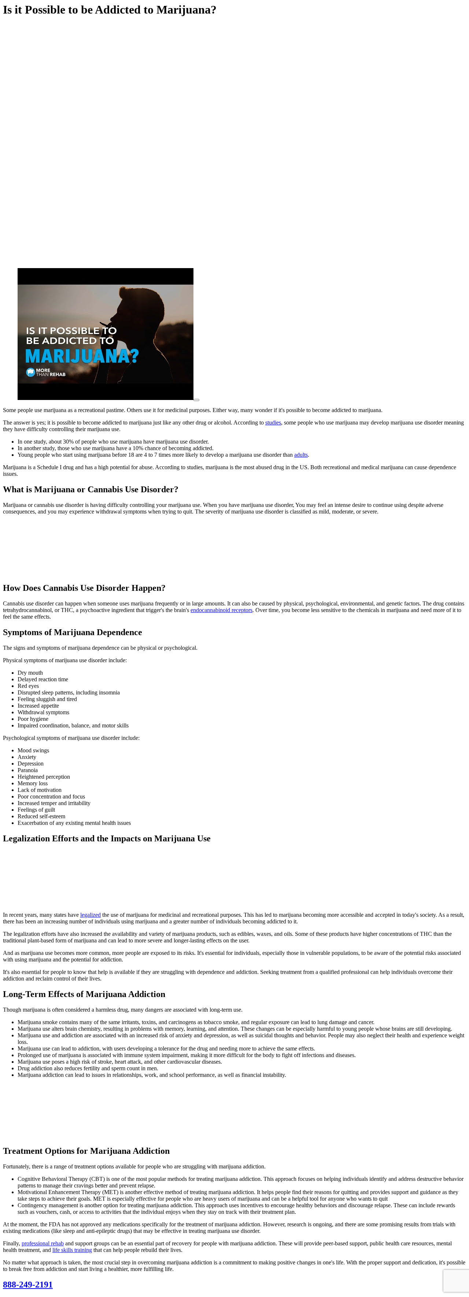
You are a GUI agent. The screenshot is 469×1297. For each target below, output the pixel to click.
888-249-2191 (28, 1284)
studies (273, 422)
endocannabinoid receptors (221, 610)
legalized (90, 915)
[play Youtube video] (196, 400)
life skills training (72, 1250)
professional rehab (43, 1243)
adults (301, 455)
